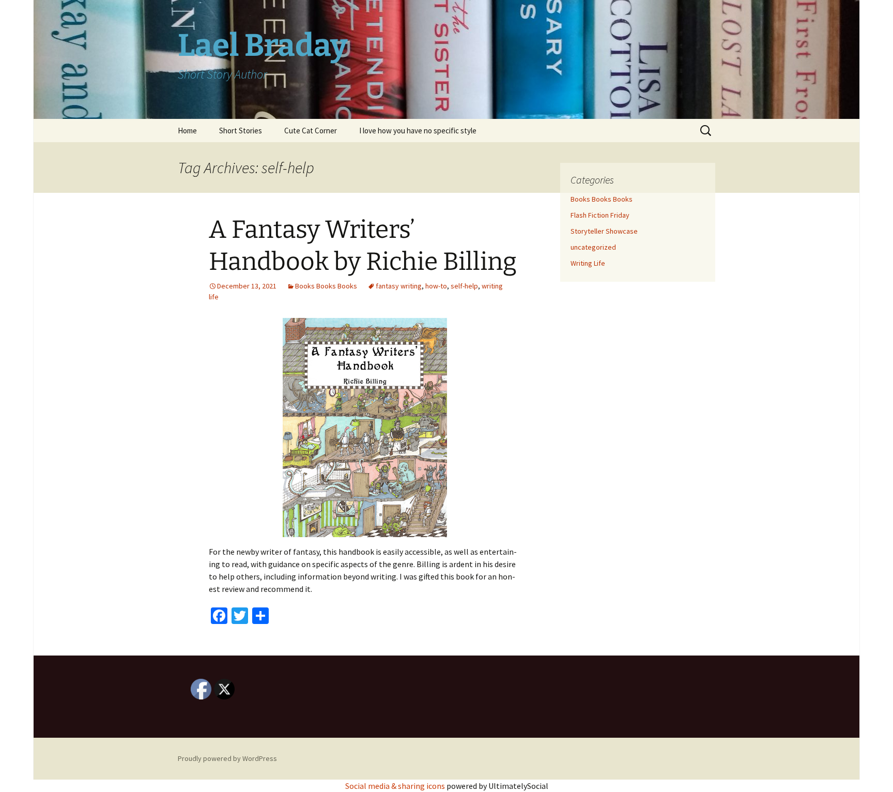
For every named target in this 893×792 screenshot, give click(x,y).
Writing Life (588, 263)
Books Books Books (326, 286)
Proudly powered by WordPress (227, 758)
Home (187, 130)
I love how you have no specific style (417, 130)
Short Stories (240, 130)
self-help (464, 286)
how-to (436, 286)
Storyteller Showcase (604, 231)
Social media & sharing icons (395, 786)
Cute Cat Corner (310, 130)
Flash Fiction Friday (600, 215)
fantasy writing (399, 286)
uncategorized (593, 247)
